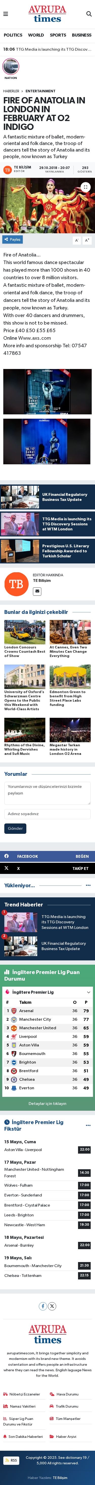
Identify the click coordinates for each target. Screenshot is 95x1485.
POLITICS (13, 35)
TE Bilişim (42, 581)
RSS (13, 1460)
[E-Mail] (37, 591)
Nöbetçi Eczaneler (25, 1394)
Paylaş (15, 239)
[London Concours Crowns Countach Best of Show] (24, 632)
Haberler (11, 91)
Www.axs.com (34, 338)
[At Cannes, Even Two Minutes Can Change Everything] (70, 632)
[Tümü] (88, 885)
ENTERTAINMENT (40, 91)
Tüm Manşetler (68, 1419)
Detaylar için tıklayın (47, 1104)
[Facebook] (43, 1306)
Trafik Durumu (67, 1406)
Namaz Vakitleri (22, 1406)
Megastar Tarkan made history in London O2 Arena (65, 750)
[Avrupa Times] (47, 14)
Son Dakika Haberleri (26, 1437)
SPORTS (58, 35)
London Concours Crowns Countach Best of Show (24, 652)
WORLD (36, 35)
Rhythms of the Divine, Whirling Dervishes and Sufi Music (24, 750)
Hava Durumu (68, 1394)
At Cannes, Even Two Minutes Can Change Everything (68, 652)
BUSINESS (81, 35)
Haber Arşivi (66, 1437)
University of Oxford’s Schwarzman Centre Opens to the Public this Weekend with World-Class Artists (24, 700)
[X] (52, 1306)
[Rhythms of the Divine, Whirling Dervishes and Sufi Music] (24, 730)
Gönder (15, 828)
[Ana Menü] (5, 14)
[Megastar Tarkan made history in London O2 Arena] (70, 730)
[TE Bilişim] (16, 584)
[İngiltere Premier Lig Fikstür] (88, 1126)
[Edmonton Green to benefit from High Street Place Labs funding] (70, 677)
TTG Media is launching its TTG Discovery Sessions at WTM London (47, 49)
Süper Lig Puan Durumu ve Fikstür (18, 1421)
